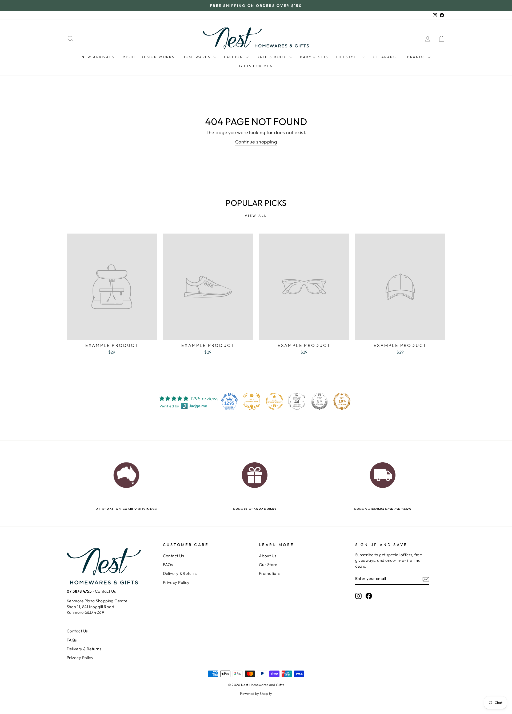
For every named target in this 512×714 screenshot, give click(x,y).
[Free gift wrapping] (254, 473)
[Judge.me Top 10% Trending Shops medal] (341, 401)
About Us (267, 555)
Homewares (197, 57)
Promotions (270, 573)
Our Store (268, 564)
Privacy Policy (176, 582)
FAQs (168, 564)
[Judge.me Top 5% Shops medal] (319, 401)
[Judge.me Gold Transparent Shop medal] (274, 401)
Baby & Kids (314, 57)
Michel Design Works (148, 57)
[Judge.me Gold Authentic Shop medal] (251, 401)
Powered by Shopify (256, 693)
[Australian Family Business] (126, 473)
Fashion (234, 57)
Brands (416, 57)
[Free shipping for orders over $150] (382, 473)
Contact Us (105, 591)
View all (256, 216)
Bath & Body (272, 57)
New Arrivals (98, 57)
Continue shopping (256, 142)
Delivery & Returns (180, 573)
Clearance (386, 57)
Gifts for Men (256, 66)
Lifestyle (348, 57)
